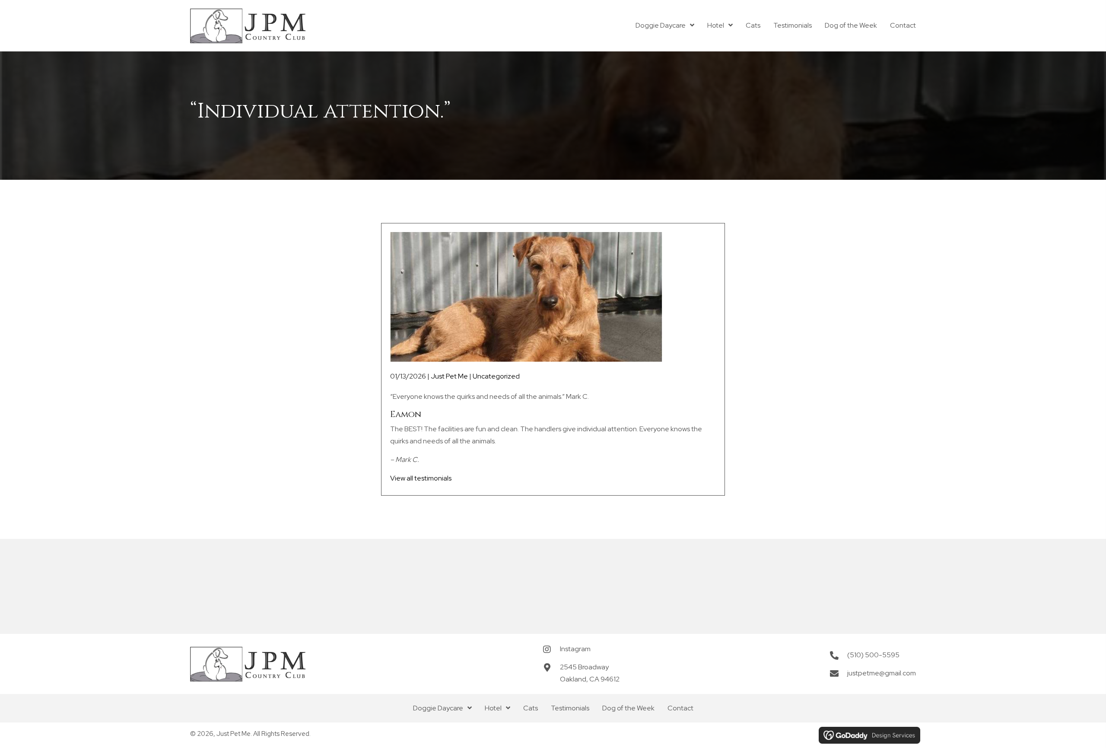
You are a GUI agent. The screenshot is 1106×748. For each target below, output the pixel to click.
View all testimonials (420, 478)
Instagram (575, 648)
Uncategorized (496, 376)
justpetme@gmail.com (881, 673)
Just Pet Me (449, 376)
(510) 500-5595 (873, 654)
